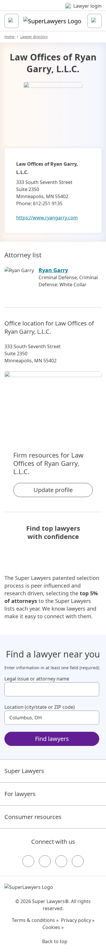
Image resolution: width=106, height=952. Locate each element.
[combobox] (51, 689)
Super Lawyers (24, 771)
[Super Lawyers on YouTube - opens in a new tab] (61, 861)
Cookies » (53, 927)
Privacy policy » (78, 920)
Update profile (53, 490)
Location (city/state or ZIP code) (39, 707)
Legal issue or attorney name (36, 678)
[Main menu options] (11, 21)
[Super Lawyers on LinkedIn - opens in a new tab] (78, 861)
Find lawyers (52, 739)
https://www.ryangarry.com (47, 217)
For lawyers (20, 794)
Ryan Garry (53, 270)
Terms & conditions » (35, 920)
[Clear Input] (92, 689)
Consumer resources (33, 817)
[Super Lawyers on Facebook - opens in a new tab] (28, 861)
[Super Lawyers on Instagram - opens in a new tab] (45, 861)
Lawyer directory (34, 36)
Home (9, 36)
